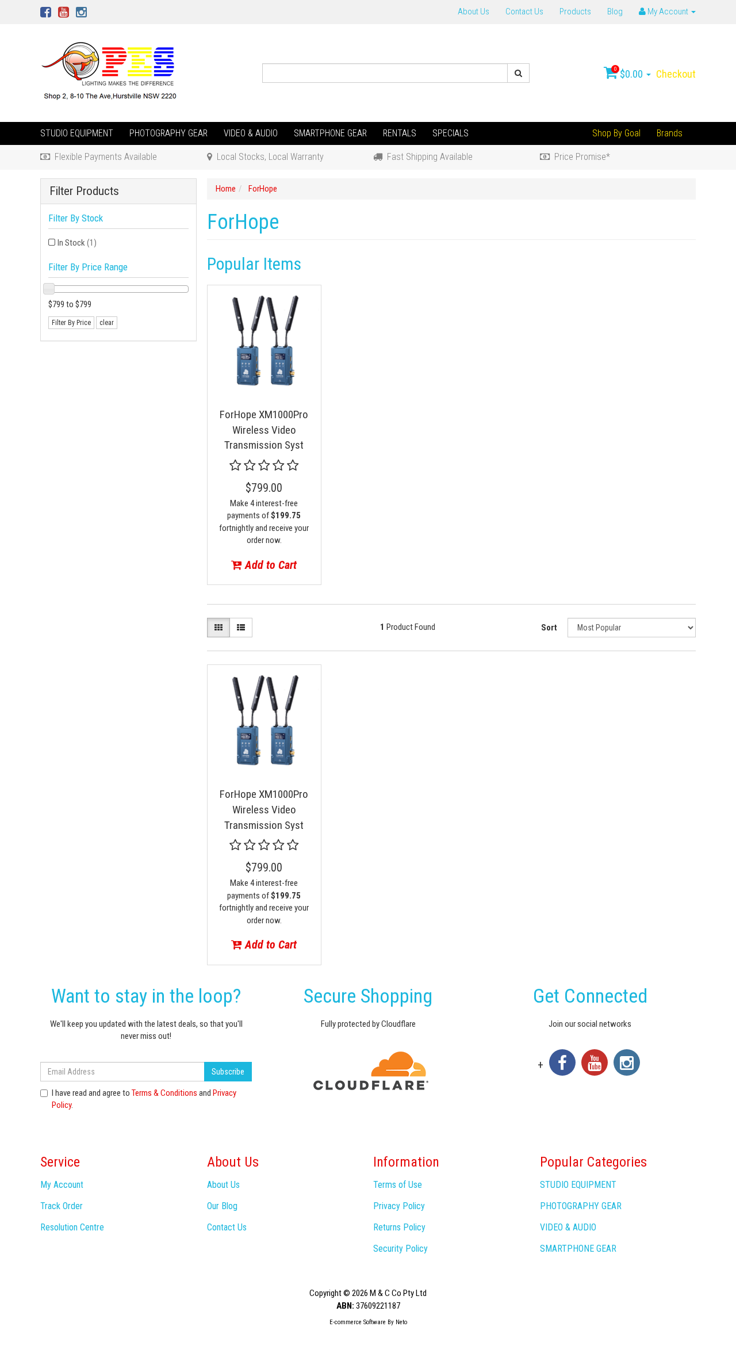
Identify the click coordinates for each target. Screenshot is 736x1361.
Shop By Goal (616, 133)
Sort (549, 627)
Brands (670, 133)
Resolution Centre (72, 1227)
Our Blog (222, 1206)
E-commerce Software (357, 1322)
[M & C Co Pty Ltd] (110, 72)
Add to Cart (269, 565)
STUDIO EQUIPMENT (76, 133)
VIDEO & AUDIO (251, 133)
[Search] (518, 73)
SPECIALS (450, 133)
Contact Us (524, 11)
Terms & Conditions (164, 1093)
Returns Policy (399, 1227)
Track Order (61, 1206)
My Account (61, 1184)
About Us (473, 11)
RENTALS (399, 133)
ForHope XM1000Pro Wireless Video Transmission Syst (264, 430)
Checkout (676, 74)
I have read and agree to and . (144, 1099)
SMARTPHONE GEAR (330, 133)
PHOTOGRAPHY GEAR (168, 133)
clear (106, 323)
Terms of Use (397, 1184)
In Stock (77, 243)
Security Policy (400, 1248)
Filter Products (84, 191)
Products (575, 11)
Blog (615, 11)
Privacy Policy (399, 1206)
